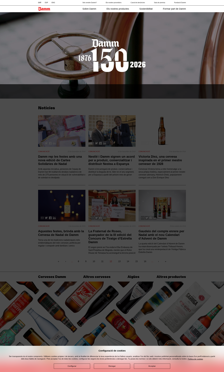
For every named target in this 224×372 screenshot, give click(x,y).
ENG (53, 3)
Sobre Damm (89, 9)
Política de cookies (195, 359)
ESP (46, 3)
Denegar (112, 366)
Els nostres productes (118, 9)
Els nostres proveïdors (113, 3)
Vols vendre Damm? (89, 3)
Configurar (72, 366)
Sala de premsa (159, 3)
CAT (39, 3)
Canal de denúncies (138, 3)
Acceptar (152, 366)
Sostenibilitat (146, 9)
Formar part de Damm (174, 9)
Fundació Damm (180, 3)
